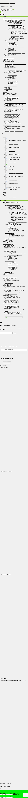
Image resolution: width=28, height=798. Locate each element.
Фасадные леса (6, 87)
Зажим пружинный (7, 56)
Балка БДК (5, 90)
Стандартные (11, 48)
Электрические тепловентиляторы (13, 123)
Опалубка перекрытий (10, 67)
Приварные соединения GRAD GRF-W (17, 38)
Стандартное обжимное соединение (16, 53)
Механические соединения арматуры (11, 19)
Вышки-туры (8, 88)
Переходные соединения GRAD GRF (16, 28)
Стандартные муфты (13, 39)
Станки (7, 55)
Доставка (10, 73)
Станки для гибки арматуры (12, 118)
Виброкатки (8, 95)
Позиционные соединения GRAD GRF (17, 29)
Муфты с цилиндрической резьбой (13, 40)
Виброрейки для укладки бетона (13, 128)
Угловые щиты (11, 82)
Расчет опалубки (12, 76)
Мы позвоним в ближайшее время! (9, 793)
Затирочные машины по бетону (12, 129)
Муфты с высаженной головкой (12, 21)
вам (7, 793)
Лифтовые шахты (12, 79)
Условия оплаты (6, 362)
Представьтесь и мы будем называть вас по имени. (11, 796)
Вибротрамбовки (9, 99)
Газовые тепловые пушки (11, 121)
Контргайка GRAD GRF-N (14, 23)
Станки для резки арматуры (11, 116)
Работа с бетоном (7, 101)
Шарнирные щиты (12, 84)
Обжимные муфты (9, 49)
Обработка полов (7, 125)
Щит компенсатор (12, 86)
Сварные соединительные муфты (16, 47)
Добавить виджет (4, 788)
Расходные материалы (10, 54)
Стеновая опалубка (9, 77)
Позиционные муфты (13, 45)
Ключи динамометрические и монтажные (15, 20)
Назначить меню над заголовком (7, 3)
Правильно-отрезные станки (12, 115)
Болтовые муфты (12, 42)
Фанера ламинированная (8, 58)
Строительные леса (9, 89)
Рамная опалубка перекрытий (15, 71)
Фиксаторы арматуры (8, 60)
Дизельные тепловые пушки (12, 122)
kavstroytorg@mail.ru (6, 574)
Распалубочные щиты (13, 81)
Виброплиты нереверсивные (12, 97)
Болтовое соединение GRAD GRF (16, 22)
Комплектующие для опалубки (10, 93)
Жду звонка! (16, 794)
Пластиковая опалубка (10, 72)
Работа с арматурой (7, 111)
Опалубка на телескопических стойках (17, 70)
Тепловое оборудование (8, 120)
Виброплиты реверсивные (11, 98)
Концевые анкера (12, 50)
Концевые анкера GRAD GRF (15, 25)
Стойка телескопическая (8, 61)
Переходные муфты (12, 44)
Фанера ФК (5, 59)
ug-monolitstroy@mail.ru (6, 471)
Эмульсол (5, 92)
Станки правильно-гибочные (12, 117)
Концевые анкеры (12, 43)
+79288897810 (12, 198)
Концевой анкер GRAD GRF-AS (18, 27)
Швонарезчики (8, 100)
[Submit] (13, 9)
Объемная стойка (12, 68)
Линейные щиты (12, 78)
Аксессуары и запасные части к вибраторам (15, 103)
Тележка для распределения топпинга (14, 131)
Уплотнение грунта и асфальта (10, 94)
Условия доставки (7, 361)
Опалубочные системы (8, 62)
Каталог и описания (12, 75)
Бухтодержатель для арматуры (12, 112)
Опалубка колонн (9, 66)
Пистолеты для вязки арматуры (12, 114)
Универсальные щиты (13, 83)
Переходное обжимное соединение (16, 51)
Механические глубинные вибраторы (14, 109)
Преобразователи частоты (11, 110)
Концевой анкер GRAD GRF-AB (18, 26)
